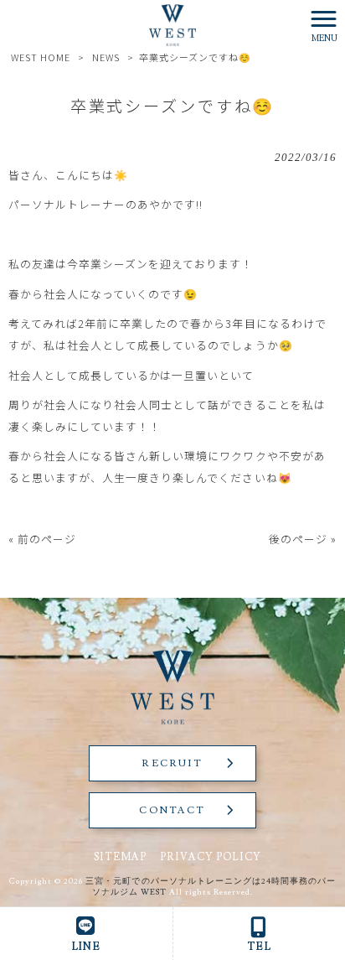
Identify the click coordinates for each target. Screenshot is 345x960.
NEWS (106, 57)
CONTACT (172, 810)
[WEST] (172, 23)
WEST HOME (40, 57)
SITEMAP (120, 857)
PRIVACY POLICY (210, 857)
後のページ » (303, 539)
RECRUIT (172, 763)
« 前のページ (42, 539)
